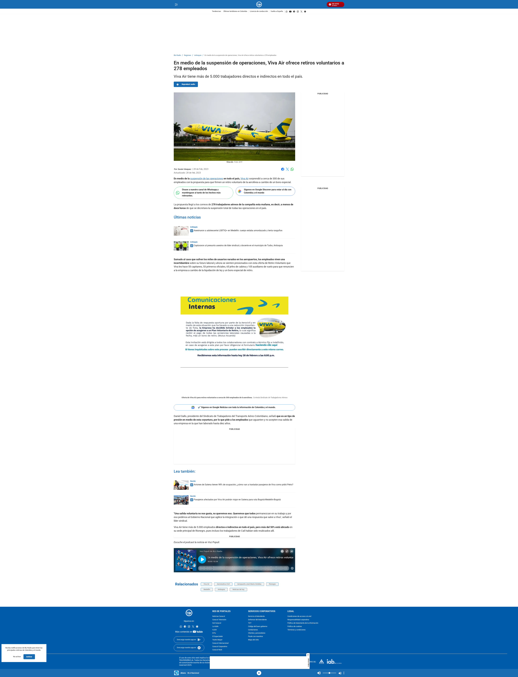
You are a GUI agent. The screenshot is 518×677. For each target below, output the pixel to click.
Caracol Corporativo (219, 646)
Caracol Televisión (219, 620)
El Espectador (217, 636)
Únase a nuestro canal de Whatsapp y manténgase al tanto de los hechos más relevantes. (201, 192)
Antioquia (197, 55)
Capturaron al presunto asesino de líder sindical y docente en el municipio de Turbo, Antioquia (238, 245)
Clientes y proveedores (256, 633)
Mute (319, 673)
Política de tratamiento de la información (302, 623)
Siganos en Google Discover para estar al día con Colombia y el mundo (267, 191)
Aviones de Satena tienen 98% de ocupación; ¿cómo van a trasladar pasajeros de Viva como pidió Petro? (243, 484)
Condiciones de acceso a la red (299, 616)
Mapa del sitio (253, 640)
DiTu (214, 633)
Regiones (187, 55)
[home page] (259, 4)
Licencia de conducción (259, 11)
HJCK (214, 630)
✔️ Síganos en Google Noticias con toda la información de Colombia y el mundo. (237, 407)
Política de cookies (294, 626)
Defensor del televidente (257, 620)
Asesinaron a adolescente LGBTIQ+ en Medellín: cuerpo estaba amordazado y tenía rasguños (238, 230)
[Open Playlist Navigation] (343, 673)
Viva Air (245, 178)
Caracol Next (217, 650)
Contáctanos (253, 630)
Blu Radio (177, 55)
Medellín (207, 589)
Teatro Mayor (217, 640)
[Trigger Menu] (176, 4)
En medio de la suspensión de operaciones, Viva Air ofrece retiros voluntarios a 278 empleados (240, 55)
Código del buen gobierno (257, 626)
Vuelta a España (277, 11)
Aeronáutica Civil (223, 584)
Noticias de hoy (238, 589)
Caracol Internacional (220, 643)
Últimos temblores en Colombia (235, 11)
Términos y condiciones (296, 630)
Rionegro (272, 584)
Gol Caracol (216, 623)
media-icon (259, 673)
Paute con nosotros (255, 636)
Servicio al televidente (256, 616)
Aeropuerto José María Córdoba (249, 584)
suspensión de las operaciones (206, 178)
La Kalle (215, 626)
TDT (249, 623)
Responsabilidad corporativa (298, 620)
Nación (193, 481)
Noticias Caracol (218, 616)
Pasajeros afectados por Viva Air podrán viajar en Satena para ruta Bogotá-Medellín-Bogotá (237, 499)
